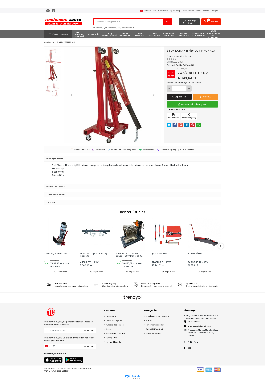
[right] (220, 246)
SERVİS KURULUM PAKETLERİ (157, 316)
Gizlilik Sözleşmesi (114, 320)
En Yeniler (97, 27)
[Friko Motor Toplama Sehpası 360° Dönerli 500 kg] (132, 234)
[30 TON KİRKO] (204, 234)
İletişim (215, 11)
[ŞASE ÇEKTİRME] (168, 234)
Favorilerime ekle (177, 109)
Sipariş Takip (175, 11)
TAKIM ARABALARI (153, 333)
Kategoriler (150, 310)
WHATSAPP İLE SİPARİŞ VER (193, 104)
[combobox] (47, 346)
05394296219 (193, 321)
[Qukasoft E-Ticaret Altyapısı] (132, 377)
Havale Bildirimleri (114, 342)
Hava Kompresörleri (155, 325)
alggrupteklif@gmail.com (199, 326)
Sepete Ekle (180, 96)
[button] (211, 21)
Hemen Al (206, 96)
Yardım (206, 11)
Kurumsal (109, 310)
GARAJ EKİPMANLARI (154, 329)
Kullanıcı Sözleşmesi (115, 325)
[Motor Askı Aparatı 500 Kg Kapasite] (96, 234)
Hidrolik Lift (150, 320)
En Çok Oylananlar (125, 27)
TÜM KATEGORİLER (60, 34)
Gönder (90, 330)
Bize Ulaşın (190, 310)
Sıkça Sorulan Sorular (191, 11)
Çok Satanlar (110, 27)
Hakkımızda (111, 316)
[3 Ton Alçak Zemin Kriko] (60, 234)
